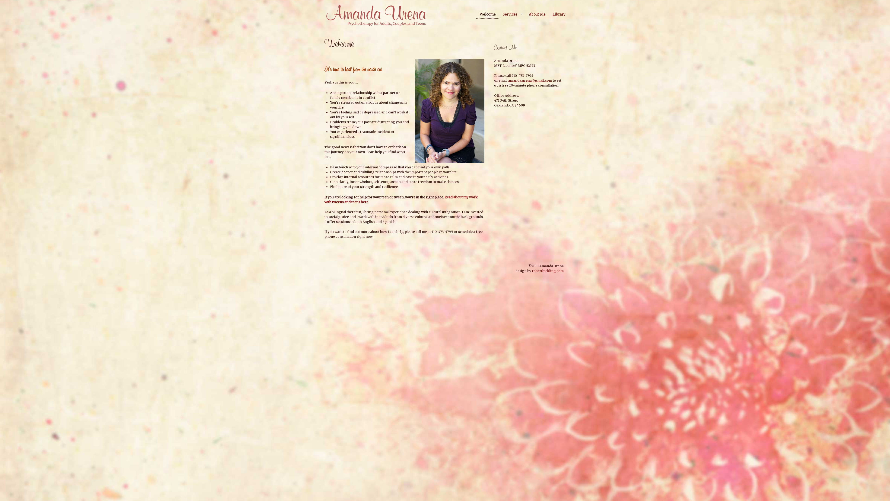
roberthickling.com (548, 271)
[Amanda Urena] (375, 15)
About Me (537, 14)
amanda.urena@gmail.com (530, 80)
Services (510, 14)
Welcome (488, 14)
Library (559, 14)
